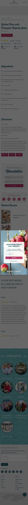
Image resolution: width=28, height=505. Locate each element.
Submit (14, 257)
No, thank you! (14, 261)
